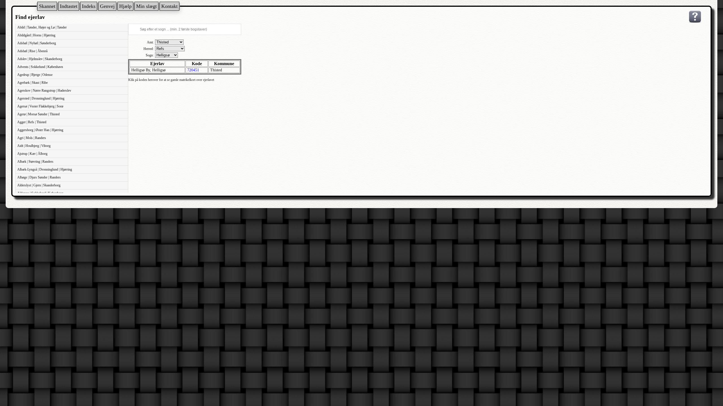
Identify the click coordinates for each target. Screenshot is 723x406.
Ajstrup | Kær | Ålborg (32, 154)
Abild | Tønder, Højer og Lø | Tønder (42, 27)
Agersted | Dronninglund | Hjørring (40, 98)
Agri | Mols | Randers (31, 138)
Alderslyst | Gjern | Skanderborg (38, 185)
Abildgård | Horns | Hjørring (36, 35)
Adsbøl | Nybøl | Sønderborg (36, 43)
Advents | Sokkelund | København (40, 67)
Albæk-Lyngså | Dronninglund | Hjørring (44, 169)
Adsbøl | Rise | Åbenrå (32, 51)
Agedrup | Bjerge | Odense (35, 75)
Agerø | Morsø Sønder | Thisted (38, 114)
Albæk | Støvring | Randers (35, 162)
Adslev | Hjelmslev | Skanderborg (39, 59)
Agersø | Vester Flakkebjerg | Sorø (40, 106)
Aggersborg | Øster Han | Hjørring (40, 130)
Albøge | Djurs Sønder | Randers (39, 177)
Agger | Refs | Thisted (31, 122)
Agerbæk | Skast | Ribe (32, 83)
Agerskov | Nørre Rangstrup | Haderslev (44, 90)
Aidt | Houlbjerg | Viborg (34, 146)
